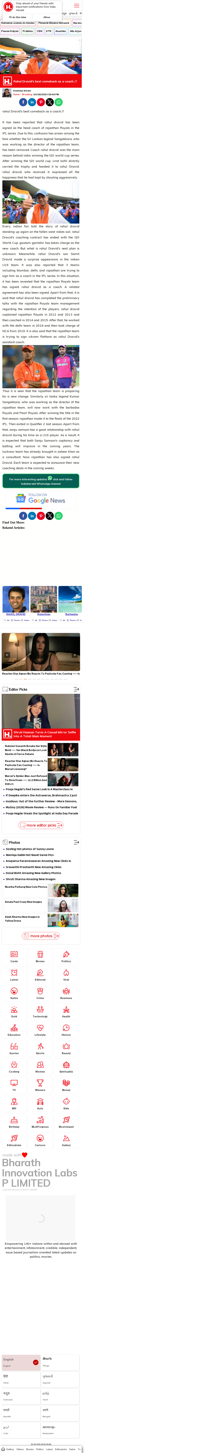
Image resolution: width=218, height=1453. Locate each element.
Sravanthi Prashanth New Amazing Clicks (33, 867)
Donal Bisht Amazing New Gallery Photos (33, 873)
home (3, 1449)
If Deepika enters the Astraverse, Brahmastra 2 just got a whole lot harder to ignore (41, 796)
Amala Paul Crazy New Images (23, 902)
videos (20, 1449)
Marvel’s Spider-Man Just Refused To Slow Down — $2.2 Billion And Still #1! (26, 780)
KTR (48, 31)
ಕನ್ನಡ (63, 13)
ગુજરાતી (73, 13)
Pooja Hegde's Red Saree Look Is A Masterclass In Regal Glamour (39, 790)
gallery (10, 1449)
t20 (51, 155)
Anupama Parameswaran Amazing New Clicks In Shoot (38, 861)
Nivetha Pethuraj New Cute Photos (26, 887)
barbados (72, 407)
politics (40, 1449)
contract (36, 237)
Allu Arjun (75, 31)
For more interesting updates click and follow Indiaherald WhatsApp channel (40, 481)
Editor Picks (18, 689)
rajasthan (52, 128)
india (27, 155)
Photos (14, 842)
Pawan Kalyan (10, 31)
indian (17, 226)
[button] (23, 102)
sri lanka (51, 396)
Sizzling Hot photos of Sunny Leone (30, 849)
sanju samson (19, 430)
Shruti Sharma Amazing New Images (31, 879)
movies (30, 1449)
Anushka (60, 31)
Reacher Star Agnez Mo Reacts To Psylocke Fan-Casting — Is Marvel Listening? (26, 765)
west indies (56, 232)
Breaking (27, 94)
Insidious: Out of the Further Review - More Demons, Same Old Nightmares (41, 802)
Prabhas (28, 31)
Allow (46, 17)
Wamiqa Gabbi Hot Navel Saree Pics (30, 855)
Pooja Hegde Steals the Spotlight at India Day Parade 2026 (42, 814)
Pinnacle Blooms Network (53, 23)
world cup (62, 155)
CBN (39, 31)
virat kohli (59, 161)
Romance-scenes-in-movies (17, 23)
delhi (34, 270)
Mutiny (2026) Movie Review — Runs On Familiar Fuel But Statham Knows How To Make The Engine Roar (41, 808)
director (39, 144)
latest (49, 1449)
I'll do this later (17, 17)
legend (48, 139)
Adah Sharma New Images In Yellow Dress (22, 919)
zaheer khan (66, 452)
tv (79, 1449)
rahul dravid (53, 122)
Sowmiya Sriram (22, 91)
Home (16, 94)
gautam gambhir (31, 243)
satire (72, 1449)
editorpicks (61, 1449)
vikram (34, 337)
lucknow (8, 452)
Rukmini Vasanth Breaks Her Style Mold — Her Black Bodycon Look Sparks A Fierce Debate (26, 750)
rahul (6, 111)
